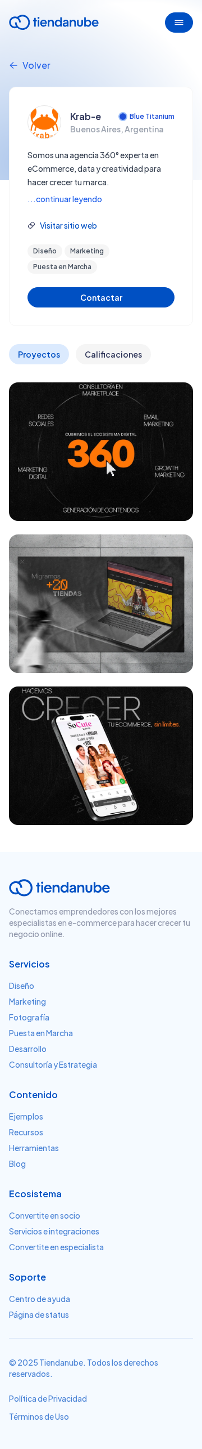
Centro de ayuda (39, 1299)
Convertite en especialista (56, 1247)
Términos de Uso (39, 1416)
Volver (36, 65)
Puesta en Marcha (41, 1033)
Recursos (26, 1132)
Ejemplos (26, 1116)
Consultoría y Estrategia (53, 1064)
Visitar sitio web (68, 225)
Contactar (101, 297)
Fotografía (29, 1017)
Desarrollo (28, 1049)
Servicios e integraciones (54, 1231)
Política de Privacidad (48, 1398)
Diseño (21, 985)
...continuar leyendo (64, 199)
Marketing (27, 1001)
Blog (17, 1163)
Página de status (39, 1314)
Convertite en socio (44, 1215)
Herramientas (34, 1148)
